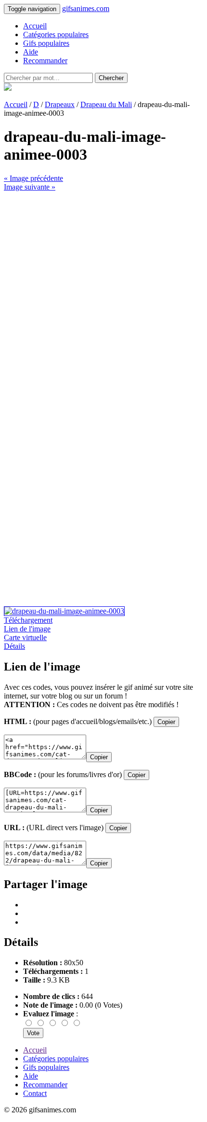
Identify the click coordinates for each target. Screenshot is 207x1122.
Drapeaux (60, 104)
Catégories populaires (56, 34)
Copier (166, 721)
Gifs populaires (46, 43)
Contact (35, 1093)
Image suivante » (29, 187)
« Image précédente (33, 178)
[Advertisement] (103, 295)
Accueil (35, 26)
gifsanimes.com (85, 8)
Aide (30, 52)
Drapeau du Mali (106, 104)
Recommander (45, 60)
